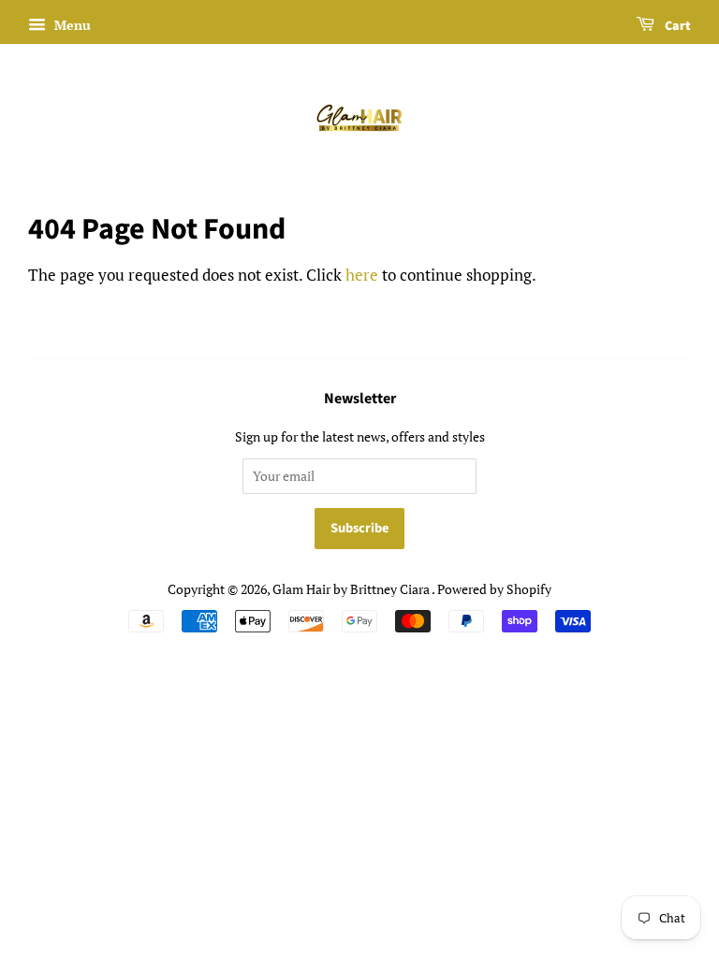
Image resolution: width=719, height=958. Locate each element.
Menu (71, 25)
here (361, 274)
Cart (676, 26)
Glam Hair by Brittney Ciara (352, 589)
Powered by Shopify (494, 589)
